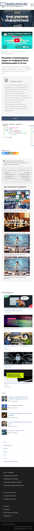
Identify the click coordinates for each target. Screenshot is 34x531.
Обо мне (6, 506)
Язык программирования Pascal (13, 485)
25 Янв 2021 (6, 51)
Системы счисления (10, 492)
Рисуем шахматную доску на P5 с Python (15, 233)
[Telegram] (3, 153)
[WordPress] (8, 153)
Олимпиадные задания (8, 53)
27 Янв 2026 (13, 433)
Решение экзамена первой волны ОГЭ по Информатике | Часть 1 (14, 255)
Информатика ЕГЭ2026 (11, 476)
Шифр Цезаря (8, 365)
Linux (5, 458)
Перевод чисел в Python (11, 328)
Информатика (7, 162)
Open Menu (32, 4)
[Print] (14, 153)
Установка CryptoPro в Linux (16, 430)
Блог (5, 442)
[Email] (11, 153)
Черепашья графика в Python (13, 482)
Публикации (7, 516)
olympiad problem (15, 161)
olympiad (8, 161)
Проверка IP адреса (10, 499)
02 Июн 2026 (14, 408)
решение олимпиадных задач (11, 164)
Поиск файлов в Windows (15, 405)
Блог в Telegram (9, 472)
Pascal (5, 452)
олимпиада (14, 162)
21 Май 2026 (13, 417)
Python (6, 448)
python (22, 161)
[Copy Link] (17, 153)
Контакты (7, 509)
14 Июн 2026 (14, 401)
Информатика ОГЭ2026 (11, 479)
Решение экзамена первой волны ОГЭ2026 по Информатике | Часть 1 (15, 211)
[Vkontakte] (6, 153)
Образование (8, 445)
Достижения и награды (11, 512)
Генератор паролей (10, 496)
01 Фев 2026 (13, 426)
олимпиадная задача (22, 162)
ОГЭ (5, 455)
